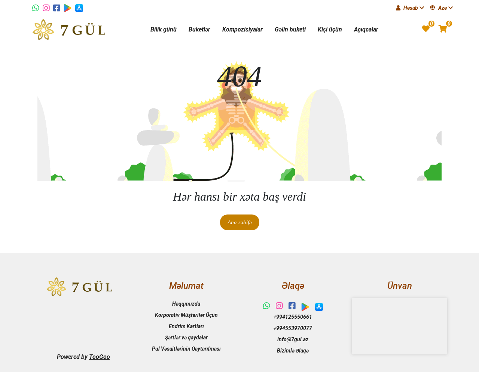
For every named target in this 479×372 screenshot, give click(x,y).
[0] (426, 29)
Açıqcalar (366, 29)
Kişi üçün (330, 29)
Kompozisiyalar (242, 29)
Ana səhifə (240, 222)
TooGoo (99, 356)
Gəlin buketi (290, 29)
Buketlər (199, 29)
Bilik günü (163, 29)
